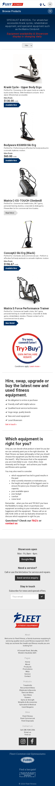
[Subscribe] (42, 596)
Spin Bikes (27, 695)
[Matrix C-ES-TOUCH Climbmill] (27, 182)
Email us (27, 732)
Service (27, 674)
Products (27, 667)
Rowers (28, 697)
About (27, 664)
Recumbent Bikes (27, 688)
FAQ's (35, 520)
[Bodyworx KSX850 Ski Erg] (27, 126)
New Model (10, 323)
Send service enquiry (27, 578)
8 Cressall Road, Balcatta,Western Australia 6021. (28, 652)
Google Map (27, 559)
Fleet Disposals (27, 721)
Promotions (27, 669)
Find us (28, 735)
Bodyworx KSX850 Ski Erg (20, 145)
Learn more (34, 366)
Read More (10, 213)
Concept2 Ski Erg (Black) (19, 253)
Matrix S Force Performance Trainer (26, 308)
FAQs (27, 672)
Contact (27, 676)
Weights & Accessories (27, 702)
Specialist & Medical (27, 705)
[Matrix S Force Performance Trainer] (27, 290)
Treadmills (27, 685)
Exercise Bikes (27, 693)
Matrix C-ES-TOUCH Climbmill (23, 200)
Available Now (11, 105)
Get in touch (10, 424)
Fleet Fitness (27, 716)
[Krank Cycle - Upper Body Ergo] (27, 68)
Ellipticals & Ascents (27, 690)
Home (27, 662)
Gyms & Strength (27, 700)
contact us (11, 523)
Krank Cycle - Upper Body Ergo (23, 87)
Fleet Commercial (27, 718)
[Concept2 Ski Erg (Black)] (27, 234)
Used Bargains (27, 707)
